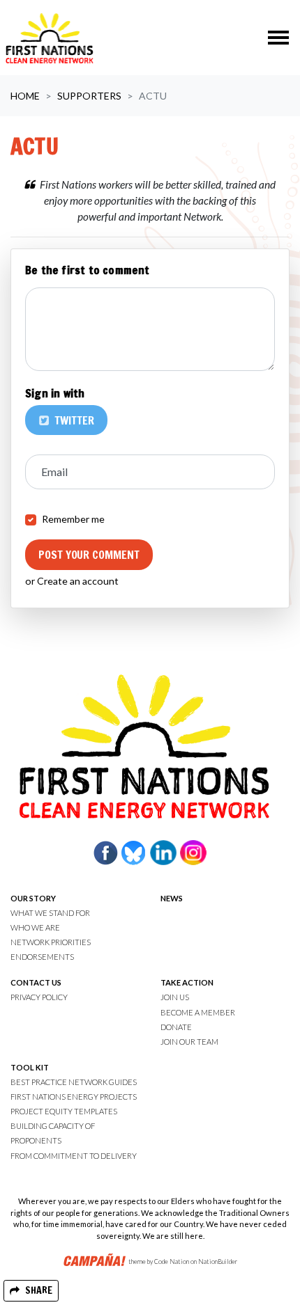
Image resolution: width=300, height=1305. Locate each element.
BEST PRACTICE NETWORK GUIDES (73, 1081)
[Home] (49, 37)
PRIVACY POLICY (39, 997)
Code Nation (171, 1262)
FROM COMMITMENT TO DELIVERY (73, 1155)
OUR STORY (33, 898)
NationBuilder (217, 1262)
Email (54, 471)
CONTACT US (35, 982)
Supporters (89, 96)
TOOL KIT (29, 1067)
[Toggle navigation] (278, 37)
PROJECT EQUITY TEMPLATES (63, 1111)
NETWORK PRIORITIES (50, 942)
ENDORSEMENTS (42, 956)
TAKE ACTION (186, 982)
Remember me (73, 519)
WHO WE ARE (35, 927)
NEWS (171, 898)
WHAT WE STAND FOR (50, 912)
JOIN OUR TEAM (189, 1041)
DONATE (176, 1026)
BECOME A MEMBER (197, 1012)
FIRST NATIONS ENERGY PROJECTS (73, 1096)
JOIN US (174, 997)
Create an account (78, 581)
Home (25, 96)
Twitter (72, 420)
